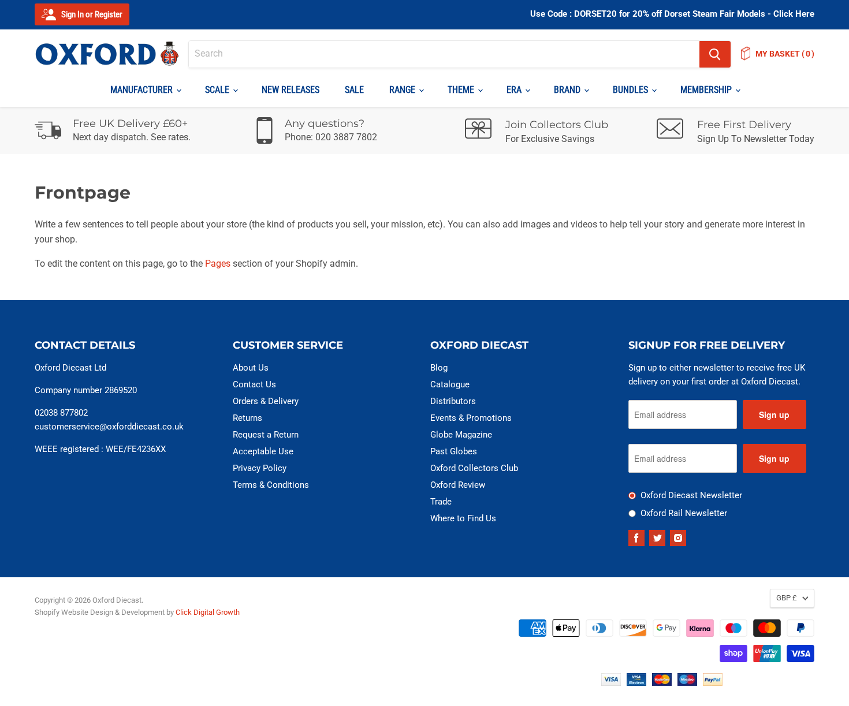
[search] (444, 54)
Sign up (774, 414)
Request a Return (266, 434)
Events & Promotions (471, 418)
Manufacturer (142, 89)
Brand (568, 89)
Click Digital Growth (208, 612)
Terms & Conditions (271, 485)
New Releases (290, 89)
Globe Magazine (461, 434)
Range (403, 89)
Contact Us (254, 384)
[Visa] (611, 682)
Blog (439, 368)
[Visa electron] (636, 682)
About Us (251, 368)
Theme (462, 89)
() (784, 53)
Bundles (631, 89)
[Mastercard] (662, 682)
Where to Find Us (463, 518)
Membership (707, 89)
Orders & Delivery (266, 401)
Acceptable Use (263, 451)
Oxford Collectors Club (474, 468)
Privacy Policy (259, 468)
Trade (441, 501)
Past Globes (453, 451)
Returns (247, 418)
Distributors (453, 401)
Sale (354, 89)
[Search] (715, 54)
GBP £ (786, 597)
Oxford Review (457, 485)
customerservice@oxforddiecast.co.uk (109, 426)
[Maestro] (687, 682)
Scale (218, 89)
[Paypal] (713, 682)
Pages (217, 263)
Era (515, 89)
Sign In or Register (90, 14)
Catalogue (450, 384)
